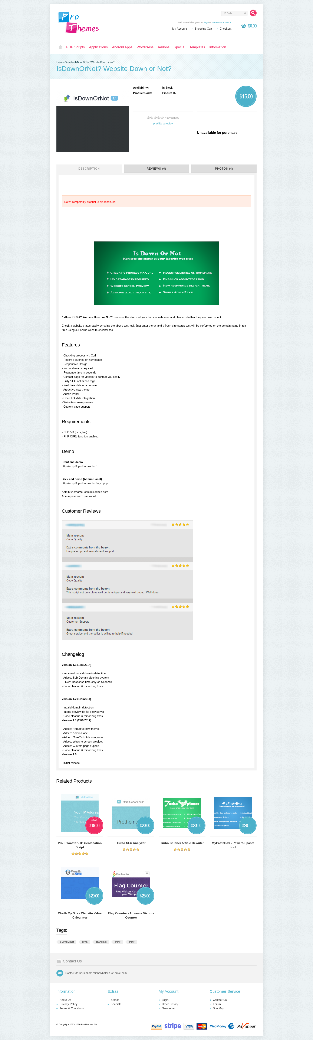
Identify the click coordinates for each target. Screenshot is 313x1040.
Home (60, 47)
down (85, 941)
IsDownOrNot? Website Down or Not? (95, 62)
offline (118, 941)
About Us (65, 999)
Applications (98, 47)
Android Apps (122, 47)
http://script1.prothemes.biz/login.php (85, 483)
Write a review (164, 123)
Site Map (218, 1008)
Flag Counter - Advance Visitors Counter (131, 915)
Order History (170, 1004)
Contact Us (220, 999)
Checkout (225, 28)
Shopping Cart (203, 28)
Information (217, 47)
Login (165, 999)
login (206, 22)
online (132, 941)
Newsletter (168, 1008)
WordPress (145, 47)
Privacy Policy (69, 1004)
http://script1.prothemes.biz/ (79, 466)
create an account (221, 22)
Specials (116, 1004)
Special (179, 47)
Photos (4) (224, 168)
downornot (101, 941)
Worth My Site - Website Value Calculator (80, 915)
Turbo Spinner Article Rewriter (182, 843)
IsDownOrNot (67, 941)
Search (69, 62)
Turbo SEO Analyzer (131, 843)
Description (89, 168)
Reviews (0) (156, 168)
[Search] (253, 13)
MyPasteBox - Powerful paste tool (233, 845)
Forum (217, 1004)
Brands (115, 999)
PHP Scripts (75, 47)
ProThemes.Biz (89, 1024)
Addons (163, 47)
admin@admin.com (96, 491)
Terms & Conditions (72, 1008)
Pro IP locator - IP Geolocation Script (80, 845)
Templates (197, 47)
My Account (179, 28)
